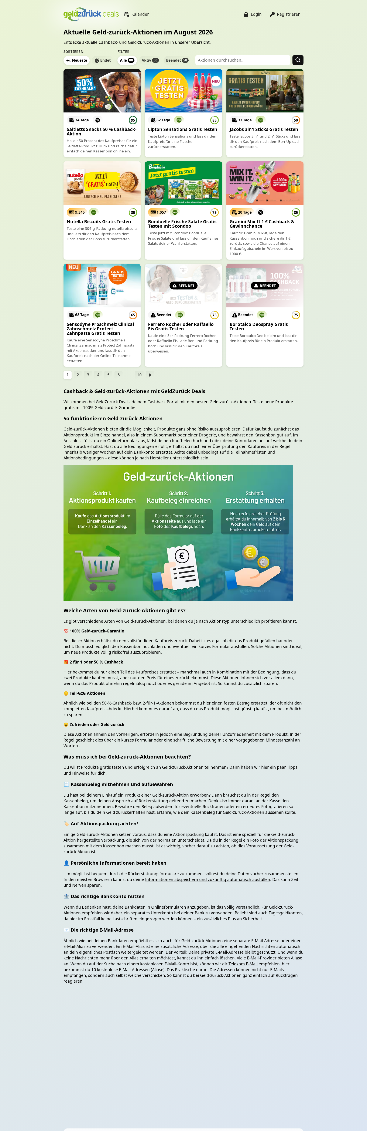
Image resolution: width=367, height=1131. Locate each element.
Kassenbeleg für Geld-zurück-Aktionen (227, 812)
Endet (105, 60)
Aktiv (149, 60)
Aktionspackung (188, 834)
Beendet (176, 60)
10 (139, 375)
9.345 (80, 212)
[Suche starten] (297, 60)
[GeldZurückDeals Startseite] (91, 14)
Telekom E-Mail (243, 964)
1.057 (161, 212)
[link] (102, 113)
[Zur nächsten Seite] (150, 375)
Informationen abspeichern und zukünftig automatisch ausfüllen (207, 879)
